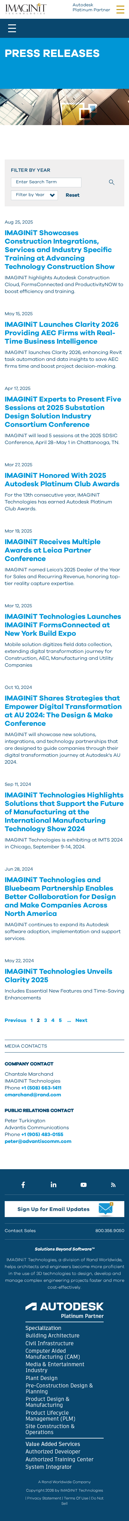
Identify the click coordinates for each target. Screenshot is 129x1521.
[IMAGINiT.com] (26, 9)
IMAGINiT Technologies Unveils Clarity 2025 (58, 976)
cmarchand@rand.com (33, 1094)
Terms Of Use (76, 1498)
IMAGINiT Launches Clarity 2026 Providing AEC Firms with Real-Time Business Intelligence (62, 333)
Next (81, 1020)
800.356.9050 (109, 1231)
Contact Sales (20, 1231)
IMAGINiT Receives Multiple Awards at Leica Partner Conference (53, 550)
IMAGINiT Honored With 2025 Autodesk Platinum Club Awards (62, 480)
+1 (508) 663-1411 (41, 1087)
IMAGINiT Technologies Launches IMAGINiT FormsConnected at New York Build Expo (63, 625)
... (69, 1020)
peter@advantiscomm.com (38, 1141)
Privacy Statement (44, 1498)
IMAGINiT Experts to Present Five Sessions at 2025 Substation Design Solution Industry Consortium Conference (63, 412)
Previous (15, 1020)
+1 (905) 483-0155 (42, 1134)
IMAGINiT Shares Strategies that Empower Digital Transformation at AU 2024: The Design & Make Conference (63, 711)
